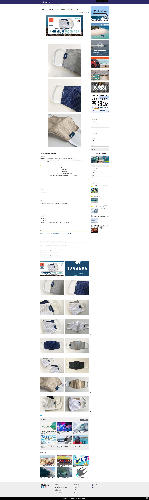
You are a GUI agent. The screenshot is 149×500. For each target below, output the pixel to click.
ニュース (46, 5)
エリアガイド (76, 489)
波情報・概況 (76, 484)
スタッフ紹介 (76, 494)
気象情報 (76, 487)
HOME (41, 5)
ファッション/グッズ (54, 5)
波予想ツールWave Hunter (79, 485)
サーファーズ (76, 492)
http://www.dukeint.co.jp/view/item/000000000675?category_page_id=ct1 (54, 233)
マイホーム (95, 484)
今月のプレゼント (96, 485)
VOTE (94, 487)
